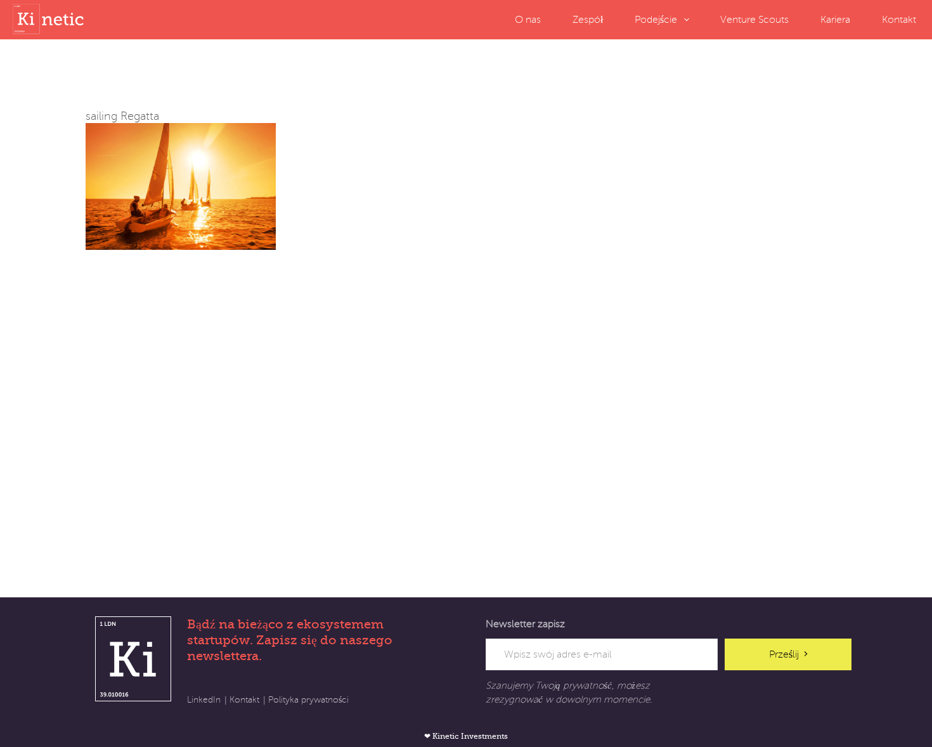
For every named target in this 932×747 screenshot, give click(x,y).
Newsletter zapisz (525, 624)
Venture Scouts (754, 19)
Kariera (835, 19)
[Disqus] (466, 408)
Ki (133, 658)
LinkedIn (204, 700)
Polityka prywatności (308, 700)
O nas (528, 19)
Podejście (656, 19)
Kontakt (899, 19)
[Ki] (51, 19)
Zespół (588, 19)
